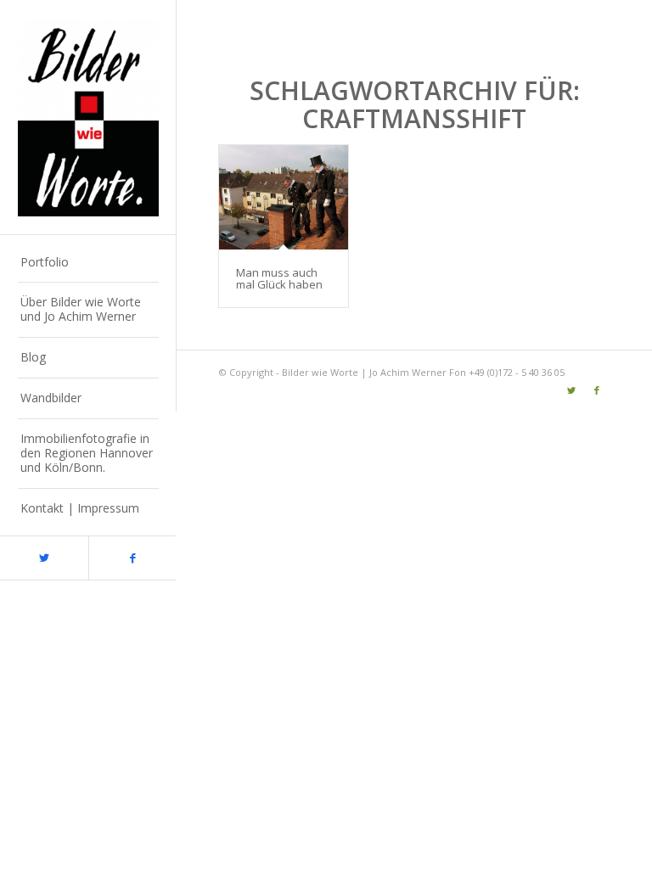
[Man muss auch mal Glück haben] (283, 197)
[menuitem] (88, 263)
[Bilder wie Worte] (88, 117)
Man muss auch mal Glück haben (279, 278)
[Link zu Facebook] (132, 558)
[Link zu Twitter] (44, 558)
